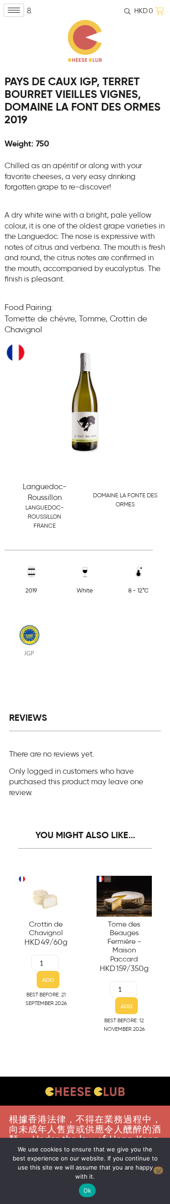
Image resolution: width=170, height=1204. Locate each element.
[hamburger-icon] (14, 10)
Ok (87, 1190)
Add (48, 979)
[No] (158, 1170)
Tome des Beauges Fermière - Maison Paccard (124, 942)
